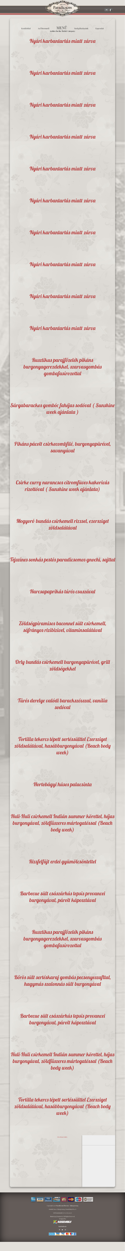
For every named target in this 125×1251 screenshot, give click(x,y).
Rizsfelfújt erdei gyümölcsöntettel (62, 861)
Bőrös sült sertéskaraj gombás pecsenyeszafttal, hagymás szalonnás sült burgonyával (62, 980)
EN (106, 10)
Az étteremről (43, 28)
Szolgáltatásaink (81, 28)
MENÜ (61, 27)
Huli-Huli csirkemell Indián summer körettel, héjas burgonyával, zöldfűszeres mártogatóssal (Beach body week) (62, 823)
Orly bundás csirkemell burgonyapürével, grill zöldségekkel (62, 665)
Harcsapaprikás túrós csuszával (62, 591)
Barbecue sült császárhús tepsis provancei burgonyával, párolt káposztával (62, 896)
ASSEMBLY (62, 1222)
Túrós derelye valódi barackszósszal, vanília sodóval (62, 703)
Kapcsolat (100, 28)
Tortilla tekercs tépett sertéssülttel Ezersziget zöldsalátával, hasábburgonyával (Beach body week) (62, 746)
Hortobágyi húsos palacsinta (62, 784)
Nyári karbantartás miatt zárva (62, 41)
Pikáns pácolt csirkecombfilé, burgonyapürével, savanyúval (62, 447)
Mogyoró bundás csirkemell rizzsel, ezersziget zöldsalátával (62, 524)
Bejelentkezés (62, 1226)
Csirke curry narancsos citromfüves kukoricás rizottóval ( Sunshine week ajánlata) (62, 485)
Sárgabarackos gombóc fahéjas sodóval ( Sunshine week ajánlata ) (62, 408)
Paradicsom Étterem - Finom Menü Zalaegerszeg (62, 8)
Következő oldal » (62, 1137)
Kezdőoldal (26, 28)
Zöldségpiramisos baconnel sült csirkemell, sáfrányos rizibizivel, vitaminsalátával (62, 626)
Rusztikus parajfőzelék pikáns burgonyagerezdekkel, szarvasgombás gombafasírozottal (62, 367)
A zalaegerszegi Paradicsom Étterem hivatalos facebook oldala (110, 9)
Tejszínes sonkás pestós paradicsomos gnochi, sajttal (62, 559)
